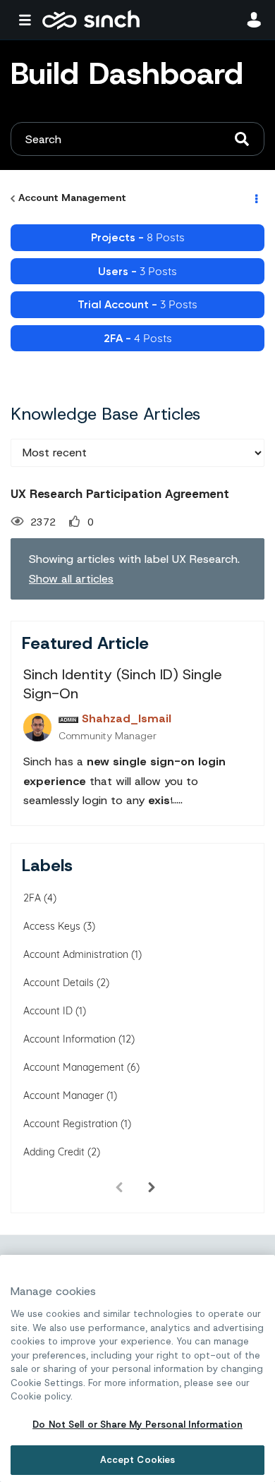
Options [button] (255, 198)
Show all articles (71, 578)
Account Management (72, 197)
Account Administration (75, 954)
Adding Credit (54, 1152)
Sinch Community (91, 20)
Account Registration (70, 1123)
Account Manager (63, 1095)
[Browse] (28, 19)
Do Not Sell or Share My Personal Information (137, 1425)
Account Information (69, 1039)
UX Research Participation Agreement (120, 494)
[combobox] (137, 139)
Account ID (48, 1010)
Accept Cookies (138, 1460)
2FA (32, 898)
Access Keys (51, 926)
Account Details (58, 982)
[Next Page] (151, 1187)
